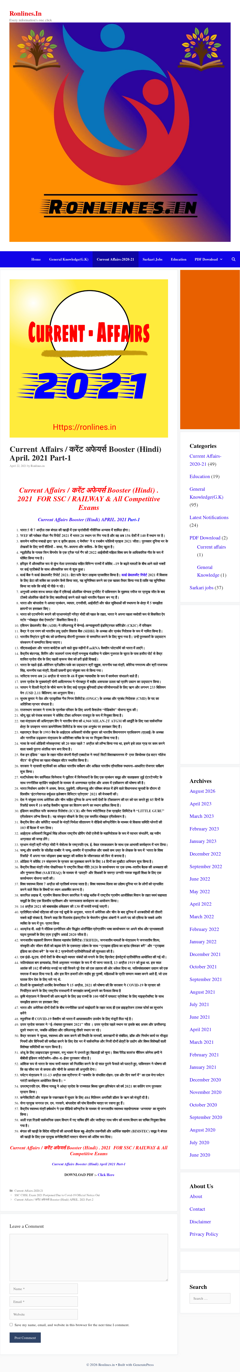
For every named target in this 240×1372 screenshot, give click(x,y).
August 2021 (202, 991)
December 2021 (205, 954)
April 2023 (201, 803)
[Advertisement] (210, 349)
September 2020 (206, 1117)
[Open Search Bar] (233, 259)
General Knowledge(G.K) (68, 259)
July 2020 (199, 1142)
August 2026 (202, 791)
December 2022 (205, 853)
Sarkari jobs (152, 259)
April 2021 (201, 1029)
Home (36, 259)
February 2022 (204, 929)
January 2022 (203, 941)
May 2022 (200, 891)
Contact (197, 1209)
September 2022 (206, 866)
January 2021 (203, 1067)
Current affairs (211, 546)
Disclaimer (200, 1221)
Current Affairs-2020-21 (115, 259)
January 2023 (203, 841)
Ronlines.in (25, 13)
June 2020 (200, 1154)
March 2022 (202, 916)
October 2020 (203, 1104)
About (196, 1196)
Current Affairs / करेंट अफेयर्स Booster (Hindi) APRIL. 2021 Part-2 (54, 1200)
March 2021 (202, 1042)
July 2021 (199, 1004)
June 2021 (200, 1017)
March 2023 (202, 816)
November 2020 (205, 1092)
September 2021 (206, 979)
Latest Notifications (209, 517)
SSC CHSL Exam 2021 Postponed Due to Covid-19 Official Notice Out (57, 1195)
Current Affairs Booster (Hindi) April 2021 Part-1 (89, 1164)
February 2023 (204, 828)
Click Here (106, 1174)
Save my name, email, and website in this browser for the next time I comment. (72, 1324)
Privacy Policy (204, 1234)
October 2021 (203, 966)
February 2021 (204, 1054)
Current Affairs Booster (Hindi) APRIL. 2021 (89, 519)
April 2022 (201, 903)
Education (178, 259)
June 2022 (200, 878)
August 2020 (202, 1129)
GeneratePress (143, 1364)
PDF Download (206, 259)
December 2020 (205, 1079)
